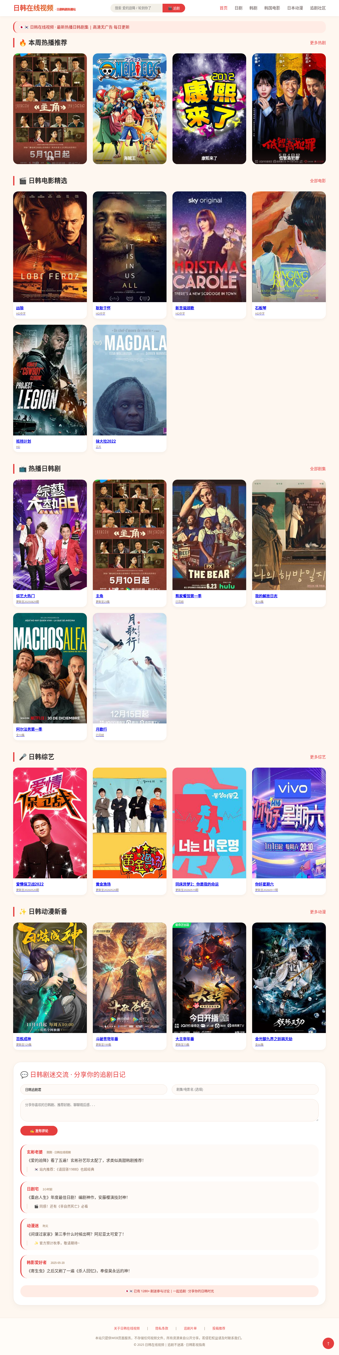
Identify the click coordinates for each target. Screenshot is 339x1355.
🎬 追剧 (174, 8)
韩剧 (253, 8)
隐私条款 (161, 1328)
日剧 (238, 8)
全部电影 (318, 180)
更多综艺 (318, 757)
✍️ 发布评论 (39, 1131)
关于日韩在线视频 (127, 1328)
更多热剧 (318, 42)
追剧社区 (318, 8)
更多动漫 (318, 912)
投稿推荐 (218, 1328)
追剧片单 (190, 1328)
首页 (224, 8)
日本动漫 (295, 8)
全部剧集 (318, 468)
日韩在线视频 (44, 7)
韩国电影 (272, 8)
